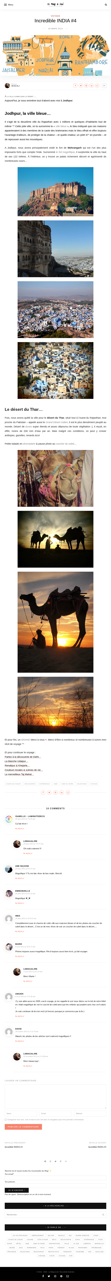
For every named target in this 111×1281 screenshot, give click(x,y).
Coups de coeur (13, 784)
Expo (77, 1239)
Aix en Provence (20, 1235)
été (71, 1256)
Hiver (9, 1243)
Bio (70, 1235)
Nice (21, 1247)
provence (11, 1251)
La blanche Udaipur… (16, 761)
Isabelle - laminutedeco (30, 816)
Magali (16, 86)
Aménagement (38, 1235)
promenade (97, 1247)
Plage (71, 1247)
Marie (18, 944)
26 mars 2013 (55, 29)
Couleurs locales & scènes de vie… (24, 770)
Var (89, 1251)
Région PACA (53, 1251)
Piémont (61, 1247)
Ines (17, 916)
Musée (12, 1247)
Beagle (61, 1235)
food (100, 1239)
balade (51, 1235)
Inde (56, 784)
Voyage (55, 16)
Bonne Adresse (82, 1235)
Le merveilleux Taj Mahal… (19, 774)
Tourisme (80, 1251)
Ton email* (9, 1174)
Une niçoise (22, 866)
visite (52, 1256)
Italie (66, 1243)
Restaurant (39, 1251)
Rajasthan (82, 784)
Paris (51, 1247)
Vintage (41, 1256)
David (18, 1029)
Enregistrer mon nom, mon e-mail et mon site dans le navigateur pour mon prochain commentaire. (46, 1120)
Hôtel (18, 1243)
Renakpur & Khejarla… (17, 765)
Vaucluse (99, 1251)
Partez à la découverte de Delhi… (23, 757)
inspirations (54, 1243)
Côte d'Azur (42, 1239)
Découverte (30, 784)
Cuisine (30, 1239)
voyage (94, 784)
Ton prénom (10, 1182)
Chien (95, 1235)
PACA (42, 1247)
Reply (21, 829)
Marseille (99, 1243)
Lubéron (87, 1243)
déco (54, 1239)
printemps (82, 1247)
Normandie (31, 1247)
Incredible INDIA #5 (97, 1147)
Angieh (19, 994)
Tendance (67, 1251)
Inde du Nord (67, 784)
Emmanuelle (22, 891)
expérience (45, 784)
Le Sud (76, 1243)
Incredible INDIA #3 (14, 1147)
